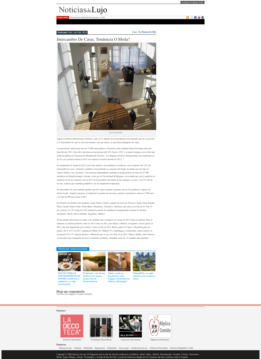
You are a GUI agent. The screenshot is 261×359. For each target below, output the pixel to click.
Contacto (77, 348)
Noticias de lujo (65, 348)
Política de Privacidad (159, 348)
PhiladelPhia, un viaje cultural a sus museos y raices (144, 276)
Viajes (134, 32)
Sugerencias (100, 348)
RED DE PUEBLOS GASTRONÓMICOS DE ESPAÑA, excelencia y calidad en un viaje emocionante (69, 278)
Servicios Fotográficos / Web (181, 348)
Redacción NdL (149, 32)
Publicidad (88, 348)
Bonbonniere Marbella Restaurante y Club (87, 17)
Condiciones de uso (139, 348)
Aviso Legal (124, 348)
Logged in (72, 294)
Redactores (112, 348)
